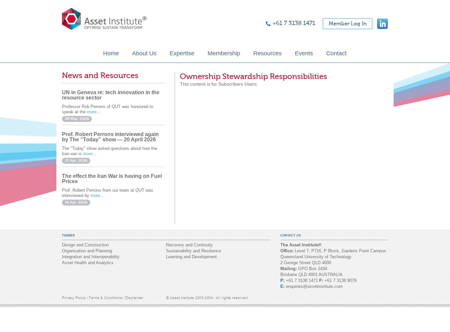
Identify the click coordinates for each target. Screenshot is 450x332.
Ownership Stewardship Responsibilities (253, 76)
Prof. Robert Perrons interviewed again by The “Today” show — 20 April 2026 (110, 136)
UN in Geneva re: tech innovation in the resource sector (110, 95)
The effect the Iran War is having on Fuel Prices (112, 178)
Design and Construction (85, 244)
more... (93, 111)
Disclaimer (134, 297)
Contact (336, 53)
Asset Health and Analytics (88, 262)
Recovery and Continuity (189, 244)
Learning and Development (191, 256)
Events (304, 53)
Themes (68, 235)
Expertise (182, 53)
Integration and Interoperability (91, 256)
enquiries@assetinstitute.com (314, 286)
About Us (144, 53)
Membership (224, 53)
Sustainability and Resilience (193, 250)
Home (111, 53)
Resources (267, 53)
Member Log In (348, 24)
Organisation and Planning (87, 250)
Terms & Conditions (106, 297)
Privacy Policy (74, 297)
